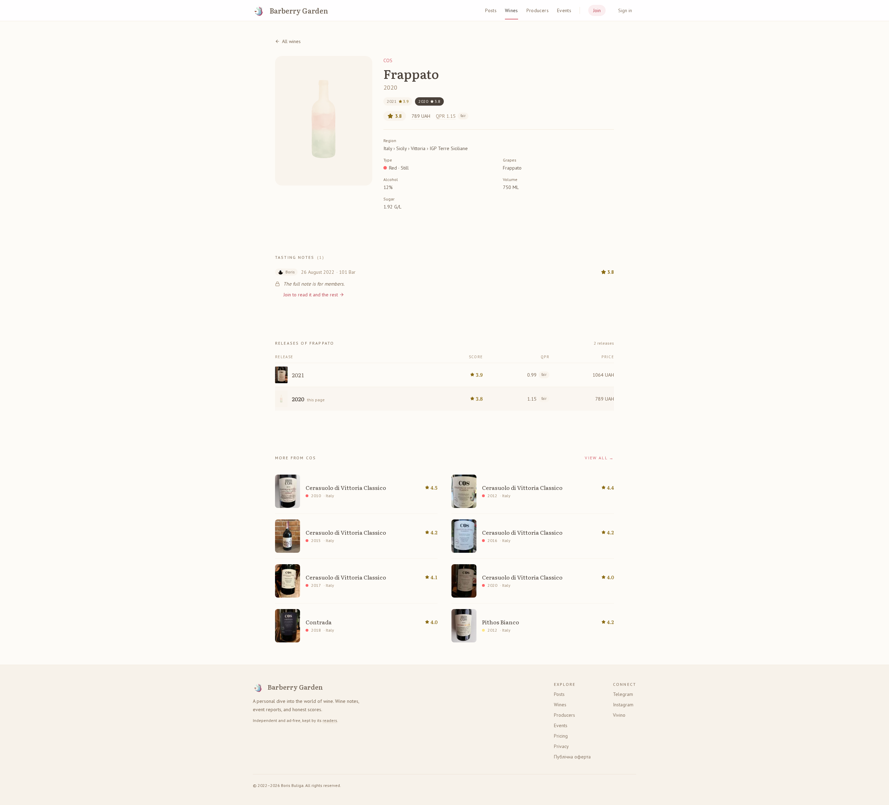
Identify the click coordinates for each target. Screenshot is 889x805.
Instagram (623, 704)
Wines (511, 10)
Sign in (625, 10)
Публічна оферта (572, 757)
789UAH (421, 116)
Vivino (619, 715)
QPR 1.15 (451, 116)
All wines (291, 41)
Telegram (623, 694)
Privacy (561, 746)
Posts (491, 10)
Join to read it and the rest (310, 294)
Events (564, 10)
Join (597, 10)
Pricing (561, 736)
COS (387, 60)
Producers (537, 10)
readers (330, 720)
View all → (599, 457)
